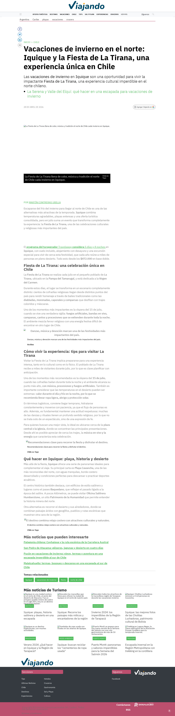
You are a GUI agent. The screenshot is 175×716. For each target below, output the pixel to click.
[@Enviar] (20, 45)
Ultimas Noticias (28, 683)
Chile (74, 14)
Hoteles (47, 679)
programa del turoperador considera (66, 247)
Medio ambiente (66, 638)
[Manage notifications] (169, 711)
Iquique (28, 580)
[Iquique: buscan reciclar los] (73, 634)
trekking (131, 638)
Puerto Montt (99, 638)
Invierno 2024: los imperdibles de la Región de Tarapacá (105, 615)
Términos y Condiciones (31, 713)
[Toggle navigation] (20, 14)
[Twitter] (20, 34)
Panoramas (98, 606)
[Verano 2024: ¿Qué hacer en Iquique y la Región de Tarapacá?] (39, 634)
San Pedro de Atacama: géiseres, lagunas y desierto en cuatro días (63, 548)
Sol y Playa (89, 14)
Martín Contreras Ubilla (45, 202)
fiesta (63, 580)
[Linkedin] (20, 40)
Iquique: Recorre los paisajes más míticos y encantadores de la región (73, 615)
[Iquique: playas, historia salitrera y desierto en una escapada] (39, 601)
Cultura (47, 696)
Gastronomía (49, 687)
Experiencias (102, 14)
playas (45, 19)
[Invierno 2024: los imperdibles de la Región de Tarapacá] (106, 601)
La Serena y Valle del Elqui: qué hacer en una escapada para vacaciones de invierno (89, 93)
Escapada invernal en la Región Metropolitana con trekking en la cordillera (140, 648)
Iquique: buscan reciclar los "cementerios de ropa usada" (72, 648)
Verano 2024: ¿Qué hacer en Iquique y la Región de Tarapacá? (38, 648)
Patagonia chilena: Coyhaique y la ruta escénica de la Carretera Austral (66, 542)
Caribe (36, 19)
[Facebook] (20, 29)
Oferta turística (40, 14)
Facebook (116, 679)
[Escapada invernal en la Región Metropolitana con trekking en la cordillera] (140, 634)
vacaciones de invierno (46, 580)
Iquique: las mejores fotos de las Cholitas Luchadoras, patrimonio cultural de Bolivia (140, 616)
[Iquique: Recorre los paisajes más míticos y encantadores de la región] (73, 601)
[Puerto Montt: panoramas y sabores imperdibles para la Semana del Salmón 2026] (106, 634)
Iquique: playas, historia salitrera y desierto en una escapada (39, 615)
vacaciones (57, 19)
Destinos (54, 14)
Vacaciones (65, 14)
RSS (128, 709)
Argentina (24, 19)
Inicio (27, 42)
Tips (80, 14)
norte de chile (76, 580)
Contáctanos (123, 704)
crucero (70, 19)
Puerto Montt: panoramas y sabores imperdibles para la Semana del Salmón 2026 (106, 649)
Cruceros (114, 14)
